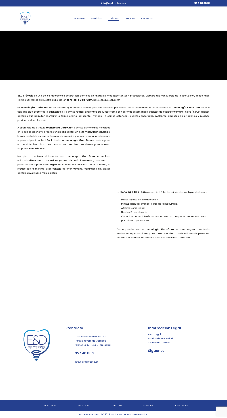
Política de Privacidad (160, 338)
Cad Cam (116, 405)
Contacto (181, 405)
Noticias (148, 405)
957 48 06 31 (85, 353)
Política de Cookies (159, 342)
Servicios (83, 405)
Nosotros (50, 405)
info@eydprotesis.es (113, 3)
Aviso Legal (154, 334)
